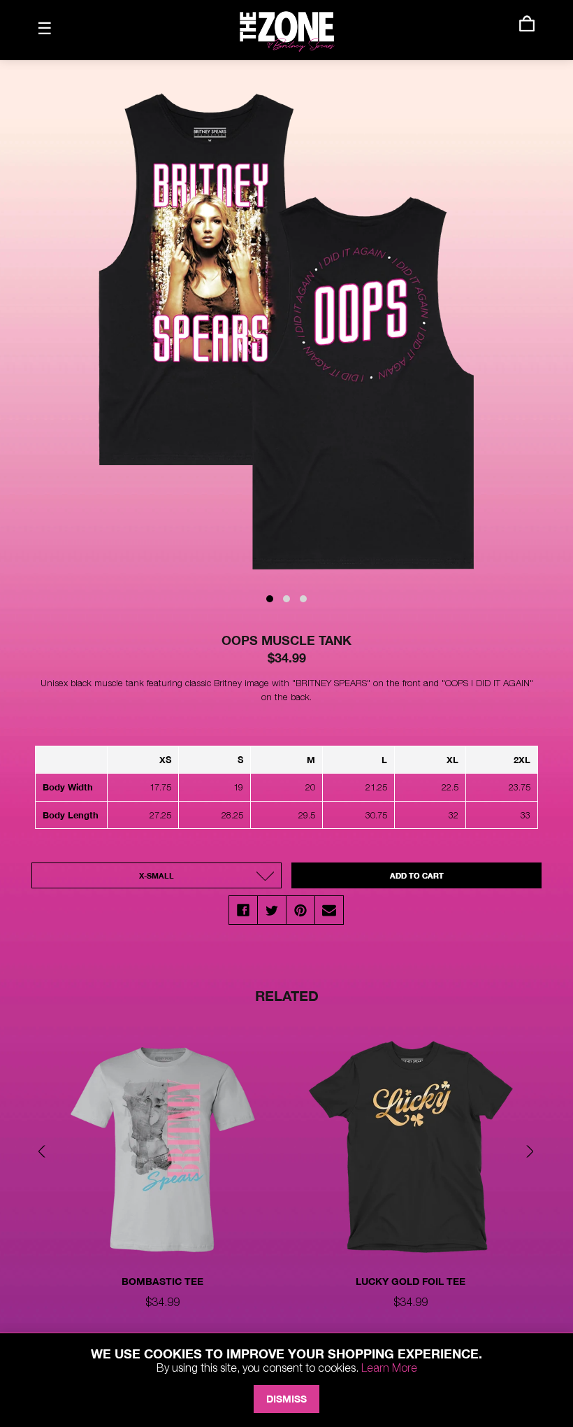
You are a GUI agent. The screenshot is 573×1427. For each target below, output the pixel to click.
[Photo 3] (303, 599)
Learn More (389, 1367)
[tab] (162, 1191)
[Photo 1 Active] (269, 599)
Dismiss (286, 1399)
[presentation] (45, 1153)
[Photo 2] (286, 599)
